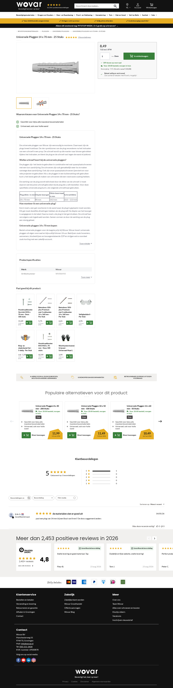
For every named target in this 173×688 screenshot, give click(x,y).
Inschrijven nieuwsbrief (122, 620)
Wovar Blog (69, 612)
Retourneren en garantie (26, 608)
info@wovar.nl (27, 643)
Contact (19, 616)
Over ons (116, 599)
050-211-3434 (26, 646)
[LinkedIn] (28, 660)
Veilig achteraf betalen (105, 21)
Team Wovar (117, 604)
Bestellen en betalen (25, 599)
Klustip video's (118, 612)
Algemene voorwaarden (101, 681)
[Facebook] (18, 660)
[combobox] (43, 498)
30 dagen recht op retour (70, 21)
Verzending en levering (26, 604)
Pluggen (45, 31)
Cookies (74, 681)
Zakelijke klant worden (74, 599)
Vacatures (116, 616)
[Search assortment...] (115, 5)
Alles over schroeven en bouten (126, 608)
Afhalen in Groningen (25, 612)
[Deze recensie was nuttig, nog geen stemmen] (157, 526)
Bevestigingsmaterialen (28, 31)
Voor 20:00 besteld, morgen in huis (36, 21)
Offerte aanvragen (72, 608)
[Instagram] (33, 660)
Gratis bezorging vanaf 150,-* (138, 21)
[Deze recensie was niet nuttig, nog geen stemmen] (162, 526)
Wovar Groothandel (73, 604)
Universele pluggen (61, 31)
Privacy (65, 681)
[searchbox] (17, 498)
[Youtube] (23, 660)
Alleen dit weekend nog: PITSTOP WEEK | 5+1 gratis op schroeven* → (87, 26)
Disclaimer (84, 681)
